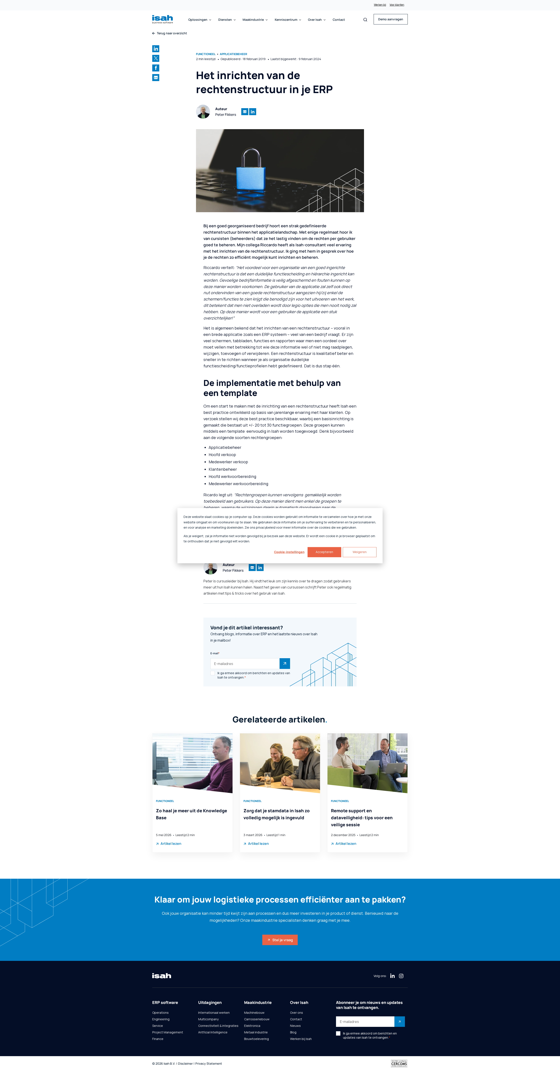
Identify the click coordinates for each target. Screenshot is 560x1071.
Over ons (296, 1012)
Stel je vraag (282, 939)
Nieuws (295, 1025)
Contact (339, 19)
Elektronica (252, 1025)
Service (157, 1025)
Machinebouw (254, 1012)
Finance (157, 1038)
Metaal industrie (256, 1032)
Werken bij (380, 4)
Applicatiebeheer (233, 54)
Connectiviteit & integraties (218, 1025)
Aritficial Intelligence (213, 1032)
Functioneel (205, 54)
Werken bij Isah (301, 1038)
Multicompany (208, 1019)
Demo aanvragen (390, 19)
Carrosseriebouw (257, 1019)
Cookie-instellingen (289, 552)
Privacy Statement (208, 1064)
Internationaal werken (214, 1012)
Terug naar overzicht (172, 33)
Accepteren (324, 552)
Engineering (161, 1019)
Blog (293, 1032)
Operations (160, 1012)
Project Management (167, 1032)
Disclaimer (185, 1064)
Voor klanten (397, 4)
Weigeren (360, 552)
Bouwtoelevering (256, 1038)
